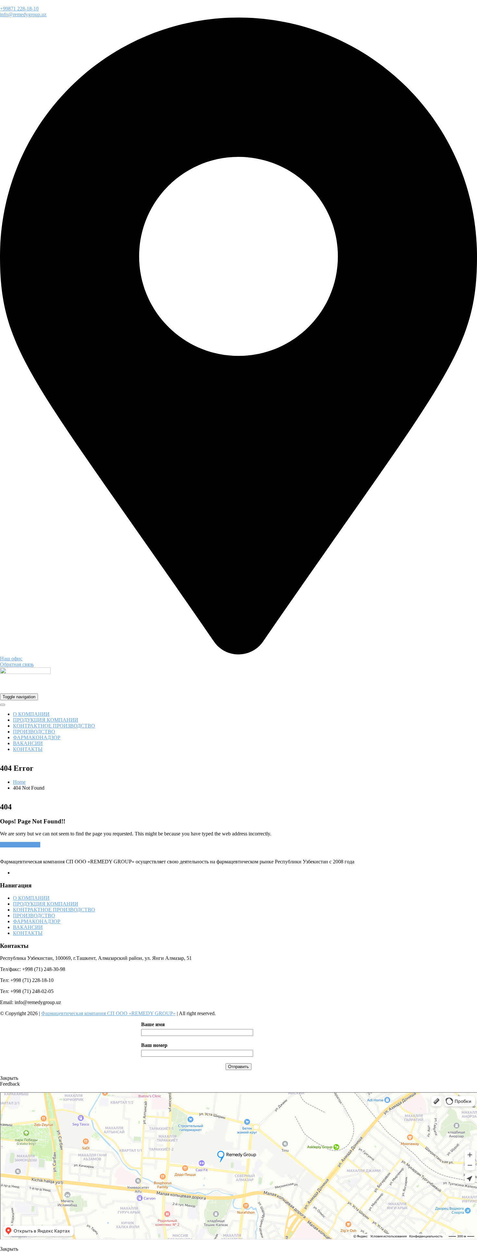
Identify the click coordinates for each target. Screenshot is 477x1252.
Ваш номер (154, 1045)
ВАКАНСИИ (28, 743)
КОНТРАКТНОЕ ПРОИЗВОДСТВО (54, 726)
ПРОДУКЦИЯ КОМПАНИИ (45, 720)
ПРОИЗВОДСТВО (34, 731)
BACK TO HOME (20, 844)
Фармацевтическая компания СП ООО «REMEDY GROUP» (108, 1013)
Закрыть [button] (9, 1078)
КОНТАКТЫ (28, 749)
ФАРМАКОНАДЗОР (36, 737)
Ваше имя (153, 1024)
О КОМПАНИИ (31, 714)
